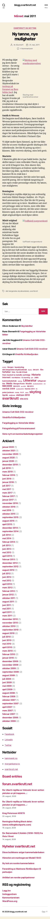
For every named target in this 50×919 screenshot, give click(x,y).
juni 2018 (6, 478)
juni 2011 (6, 605)
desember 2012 (10, 563)
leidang (20, 381)
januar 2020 (8, 461)
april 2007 (7, 707)
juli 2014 (6, 535)
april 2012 (7, 584)
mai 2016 (6, 510)
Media (9, 383)
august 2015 (8, 521)
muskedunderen (38, 384)
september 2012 (10, 566)
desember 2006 (10, 717)
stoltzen (12, 395)
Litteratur (30, 380)
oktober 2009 (9, 668)
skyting (35, 392)
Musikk (29, 383)
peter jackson (8, 392)
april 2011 (7, 612)
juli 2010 (6, 637)
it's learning (25, 377)
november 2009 (10, 665)
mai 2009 (7, 686)
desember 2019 (10, 464)
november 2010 (10, 622)
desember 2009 (10, 661)
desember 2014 (10, 528)
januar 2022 (8, 447)
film (41, 370)
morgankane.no (12, 764)
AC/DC (4, 367)
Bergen (10, 367)
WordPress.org (9, 901)
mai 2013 (6, 552)
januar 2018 (8, 482)
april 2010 (7, 647)
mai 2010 (6, 644)
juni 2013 (6, 549)
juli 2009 (6, 679)
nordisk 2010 (20, 389)
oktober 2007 (9, 700)
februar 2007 (8, 714)
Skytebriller (27, 326)
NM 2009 (7, 386)
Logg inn (6, 890)
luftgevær (42, 381)
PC (36, 389)
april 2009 (7, 689)
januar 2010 (8, 658)
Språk (5, 395)
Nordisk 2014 (30, 389)
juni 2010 (6, 640)
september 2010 (10, 629)
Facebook (9, 734)
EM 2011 (36, 370)
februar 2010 (8, 654)
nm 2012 (23, 386)
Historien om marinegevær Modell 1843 (21, 858)
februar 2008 (8, 696)
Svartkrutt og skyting (25, 28)
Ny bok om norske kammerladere (18, 863)
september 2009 (10, 672)
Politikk (17, 392)
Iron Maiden (16, 377)
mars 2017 (7, 492)
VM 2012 (24, 399)
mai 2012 (6, 580)
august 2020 (8, 457)
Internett (6, 377)
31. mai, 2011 (34, 45)
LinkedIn (9, 739)
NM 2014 (30, 386)
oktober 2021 (8, 450)
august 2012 (8, 570)
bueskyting (19, 367)
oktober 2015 (8, 514)
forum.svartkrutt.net (17, 784)
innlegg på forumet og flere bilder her (10, 89)
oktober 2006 (9, 721)
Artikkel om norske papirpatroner (18, 877)
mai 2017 (6, 489)
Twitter (8, 745)
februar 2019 (8, 475)
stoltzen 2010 (23, 395)
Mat (3, 384)
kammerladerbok (9, 381)
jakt (32, 377)
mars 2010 (7, 651)
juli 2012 (6, 573)
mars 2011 (7, 615)
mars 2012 (7, 587)
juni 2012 (6, 577)
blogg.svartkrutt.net (25, 5)
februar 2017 (8, 496)
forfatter (6, 372)
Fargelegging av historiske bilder (18, 423)
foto (13, 372)
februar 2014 (8, 542)
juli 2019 (6, 468)
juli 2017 (6, 485)
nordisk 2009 (8, 388)
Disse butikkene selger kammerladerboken (23, 852)
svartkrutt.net (11, 769)
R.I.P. (22, 392)
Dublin (30, 370)
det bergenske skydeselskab (17, 291)
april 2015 (7, 524)
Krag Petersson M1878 (13, 813)
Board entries (12, 776)
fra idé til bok (21, 372)
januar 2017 (8, 499)
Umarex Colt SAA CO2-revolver (31, 349)
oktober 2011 (8, 598)
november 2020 (10, 454)
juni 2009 (7, 682)
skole (26, 392)
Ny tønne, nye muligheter (25, 36)
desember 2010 (10, 619)
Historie (36, 374)
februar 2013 (8, 559)
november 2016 (10, 503)
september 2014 (10, 531)
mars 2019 (7, 471)
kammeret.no (11, 758)
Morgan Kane (19, 383)
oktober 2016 (8, 507)
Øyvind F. (20, 45)
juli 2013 (6, 545)
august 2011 (8, 601)
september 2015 (10, 517)
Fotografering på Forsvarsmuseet (18, 428)
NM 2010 (16, 386)
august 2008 (8, 693)
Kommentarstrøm (10, 897)
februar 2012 (8, 591)
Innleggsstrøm (9, 894)
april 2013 (7, 556)
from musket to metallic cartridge (16, 375)
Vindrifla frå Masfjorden (26, 354)
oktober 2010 (8, 626)
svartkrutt (34, 291)
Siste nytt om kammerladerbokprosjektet (22, 434)
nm (44, 384)
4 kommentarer (26, 48)
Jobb (36, 377)
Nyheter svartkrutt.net (18, 846)
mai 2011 (6, 608)
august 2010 (8, 633)
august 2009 (8, 675)
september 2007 (10, 703)
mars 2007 (7, 710)
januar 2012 (8, 594)
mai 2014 (6, 538)
